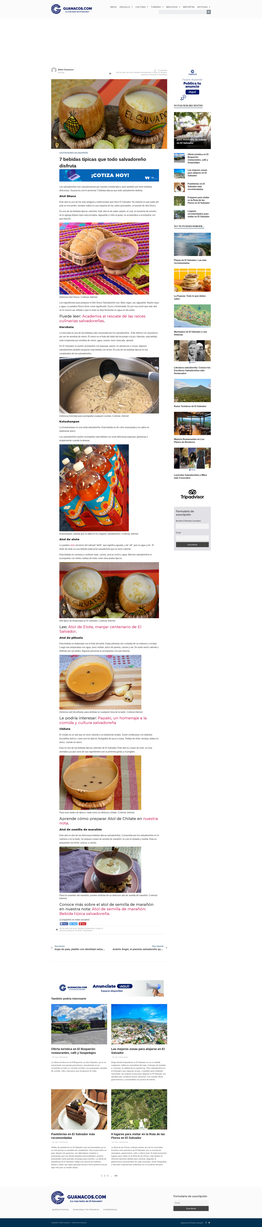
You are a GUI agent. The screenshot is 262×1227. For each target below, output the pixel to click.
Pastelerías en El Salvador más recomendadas (196, 186)
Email (178, 533)
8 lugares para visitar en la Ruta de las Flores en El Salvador (199, 200)
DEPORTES (189, 7)
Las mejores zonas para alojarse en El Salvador (197, 173)
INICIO (113, 7)
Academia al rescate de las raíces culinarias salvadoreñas (102, 318)
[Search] (209, 12)
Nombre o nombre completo (188, 521)
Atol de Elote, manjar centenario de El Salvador (100, 629)
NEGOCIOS (172, 7)
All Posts (61, 72)
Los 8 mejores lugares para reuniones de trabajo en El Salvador (192, 139)
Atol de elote (120, 72)
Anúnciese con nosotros (86, 1209)
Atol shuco (130, 72)
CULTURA (140, 7)
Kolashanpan (162, 75)
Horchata (153, 75)
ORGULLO (124, 7)
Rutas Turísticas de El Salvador (190, 406)
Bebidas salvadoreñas (143, 72)
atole (72, 545)
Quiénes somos (60, 1209)
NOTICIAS (202, 7)
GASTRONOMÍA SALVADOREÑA (73, 153)
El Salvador (162, 72)
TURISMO (156, 7)
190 (115, 1176)
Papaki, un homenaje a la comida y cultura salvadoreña (103, 720)
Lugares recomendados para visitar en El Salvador (198, 214)
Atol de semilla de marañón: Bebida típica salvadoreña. (102, 911)
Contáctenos (110, 1209)
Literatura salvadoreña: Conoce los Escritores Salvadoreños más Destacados (192, 370)
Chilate (154, 72)
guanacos (145, 75)
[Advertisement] (131, 39)
